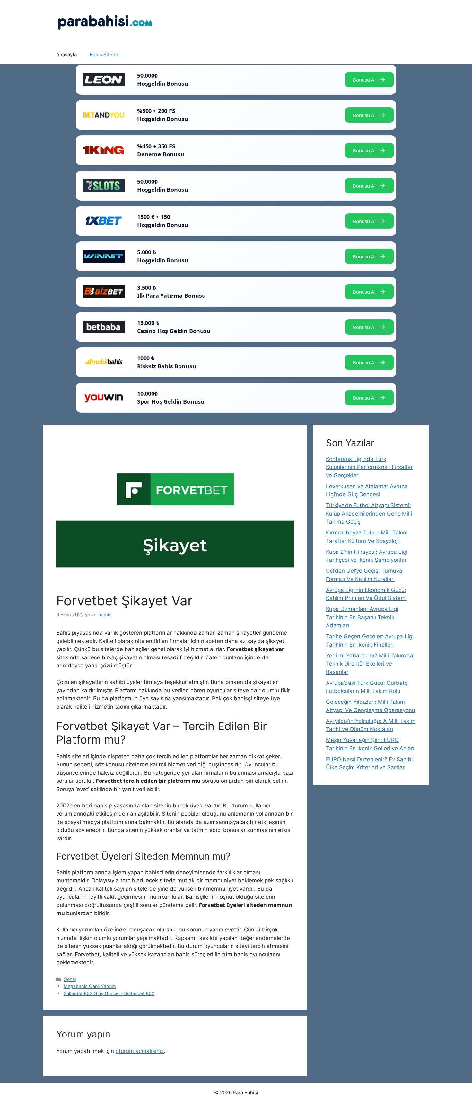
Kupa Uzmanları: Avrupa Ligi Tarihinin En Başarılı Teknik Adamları (362, 617)
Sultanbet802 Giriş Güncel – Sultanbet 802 (109, 993)
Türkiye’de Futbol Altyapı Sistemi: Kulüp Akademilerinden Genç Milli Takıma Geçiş (369, 513)
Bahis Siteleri (105, 54)
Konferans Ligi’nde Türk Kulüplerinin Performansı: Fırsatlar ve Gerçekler (369, 467)
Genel (70, 979)
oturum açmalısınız (140, 1051)
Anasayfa (66, 54)
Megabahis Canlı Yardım (90, 986)
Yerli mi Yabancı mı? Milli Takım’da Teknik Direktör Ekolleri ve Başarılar (369, 663)
